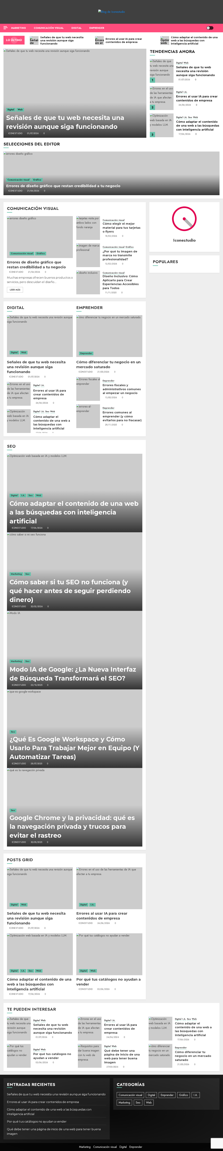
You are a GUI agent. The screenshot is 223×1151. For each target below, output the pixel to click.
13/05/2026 (111, 397)
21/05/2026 (103, 372)
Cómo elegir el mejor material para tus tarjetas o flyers (121, 227)
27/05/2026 (112, 1067)
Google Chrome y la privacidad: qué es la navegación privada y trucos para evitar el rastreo (72, 826)
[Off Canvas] (5, 27)
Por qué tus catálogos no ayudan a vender (37, 1121)
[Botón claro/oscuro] (209, 28)
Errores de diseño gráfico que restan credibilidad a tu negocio (63, 186)
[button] (217, 28)
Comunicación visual (49, 28)
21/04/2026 (33, 191)
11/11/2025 (111, 292)
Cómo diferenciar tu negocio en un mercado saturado (193, 1056)
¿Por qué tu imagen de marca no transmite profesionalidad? (120, 255)
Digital (76, 28)
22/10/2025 (37, 685)
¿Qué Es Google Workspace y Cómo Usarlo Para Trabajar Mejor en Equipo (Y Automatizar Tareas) (74, 748)
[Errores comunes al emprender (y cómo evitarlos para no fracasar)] (88, 416)
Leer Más (15, 289)
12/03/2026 (111, 264)
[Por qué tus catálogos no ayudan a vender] (109, 954)
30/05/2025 (36, 842)
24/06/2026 (185, 105)
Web (20, 109)
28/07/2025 (36, 763)
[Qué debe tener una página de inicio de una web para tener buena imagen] (90, 1056)
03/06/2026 (103, 989)
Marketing (18, 28)
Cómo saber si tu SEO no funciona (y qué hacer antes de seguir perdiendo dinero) (70, 591)
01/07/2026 (33, 133)
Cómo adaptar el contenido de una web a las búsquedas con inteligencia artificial (197, 125)
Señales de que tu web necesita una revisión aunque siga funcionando (195, 71)
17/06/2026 (185, 134)
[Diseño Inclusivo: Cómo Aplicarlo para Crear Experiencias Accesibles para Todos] (88, 282)
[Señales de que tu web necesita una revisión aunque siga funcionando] (74, 93)
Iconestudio (15, 133)
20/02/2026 (37, 606)
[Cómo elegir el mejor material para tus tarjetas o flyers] (88, 228)
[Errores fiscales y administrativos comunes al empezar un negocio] (88, 389)
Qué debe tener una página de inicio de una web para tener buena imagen (122, 1056)
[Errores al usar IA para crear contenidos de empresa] (162, 98)
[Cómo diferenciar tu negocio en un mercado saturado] (109, 336)
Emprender (96, 28)
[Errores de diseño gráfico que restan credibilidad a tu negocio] (111, 173)
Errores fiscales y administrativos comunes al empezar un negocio (122, 389)
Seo (190, 117)
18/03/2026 (111, 236)
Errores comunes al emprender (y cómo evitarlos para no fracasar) (122, 416)
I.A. (185, 92)
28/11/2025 (111, 425)
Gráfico (37, 179)
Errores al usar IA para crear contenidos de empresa (49, 394)
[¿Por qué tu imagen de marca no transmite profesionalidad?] (88, 255)
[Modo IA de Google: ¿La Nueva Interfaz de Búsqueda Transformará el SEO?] (74, 650)
